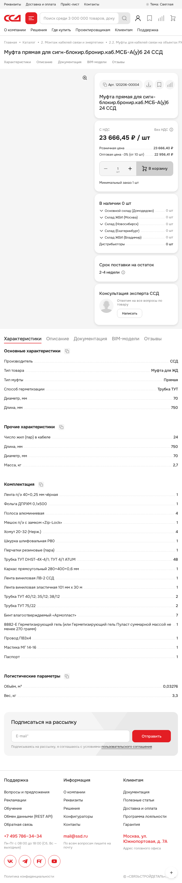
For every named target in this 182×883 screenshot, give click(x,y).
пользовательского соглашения (126, 746)
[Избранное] (149, 18)
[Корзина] (173, 18)
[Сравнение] (161, 18)
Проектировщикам (93, 29)
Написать (129, 313)
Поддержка (147, 29)
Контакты (91, 4)
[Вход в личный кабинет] (138, 18)
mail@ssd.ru (76, 836)
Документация (70, 62)
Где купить (61, 29)
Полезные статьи (138, 800)
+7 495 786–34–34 (23, 836)
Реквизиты (12, 4)
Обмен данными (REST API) (28, 816)
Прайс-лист (70, 4)
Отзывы (118, 62)
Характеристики (17, 62)
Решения (39, 29)
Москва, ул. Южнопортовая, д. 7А (145, 839)
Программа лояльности (145, 816)
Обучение (13, 808)
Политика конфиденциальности (29, 876)
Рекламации (15, 800)
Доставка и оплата (41, 4)
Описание (44, 62)
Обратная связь (18, 824)
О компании (15, 29)
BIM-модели (96, 62)
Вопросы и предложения (27, 792)
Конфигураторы (78, 816)
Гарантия (131, 824)
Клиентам (123, 29)
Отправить (151, 736)
